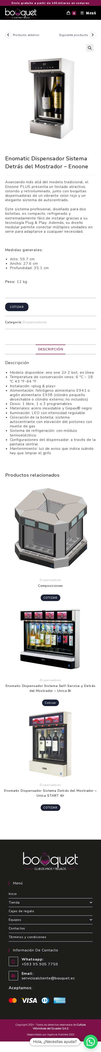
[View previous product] (8, 35)
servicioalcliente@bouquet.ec (48, 978)
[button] (90, 48)
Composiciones (50, 586)
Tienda (14, 902)
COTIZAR (50, 598)
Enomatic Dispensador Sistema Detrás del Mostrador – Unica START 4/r (50, 793)
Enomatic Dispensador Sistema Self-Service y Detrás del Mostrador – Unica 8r (51, 688)
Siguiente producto (73, 35)
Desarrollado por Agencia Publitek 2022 (50, 1034)
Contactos (17, 928)
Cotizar (17, 307)
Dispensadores (35, 322)
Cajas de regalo (21, 911)
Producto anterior (26, 35)
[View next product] (92, 35)
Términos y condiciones (28, 937)
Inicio (13, 894)
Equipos (15, 920)
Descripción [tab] (50, 349)
